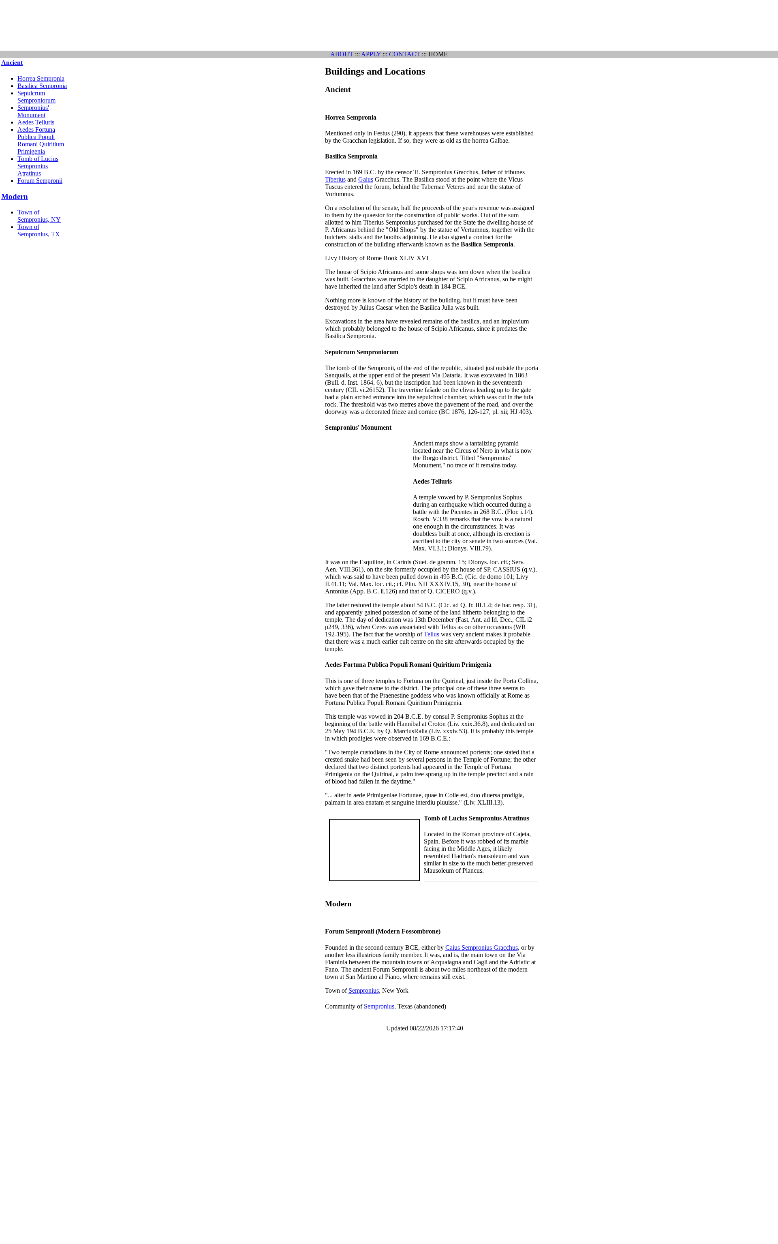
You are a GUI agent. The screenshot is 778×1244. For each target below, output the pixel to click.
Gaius (365, 179)
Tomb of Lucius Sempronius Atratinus (37, 166)
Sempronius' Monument (33, 111)
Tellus (431, 634)
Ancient (12, 62)
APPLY (371, 54)
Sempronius (363, 990)
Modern (14, 196)
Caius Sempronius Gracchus (481, 947)
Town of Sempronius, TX (38, 230)
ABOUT (341, 54)
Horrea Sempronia (40, 78)
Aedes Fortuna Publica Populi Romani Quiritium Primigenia (40, 140)
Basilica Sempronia (42, 85)
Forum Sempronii (39, 180)
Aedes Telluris (35, 122)
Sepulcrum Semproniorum (36, 97)
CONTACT (404, 54)
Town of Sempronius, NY (39, 216)
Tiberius (335, 179)
